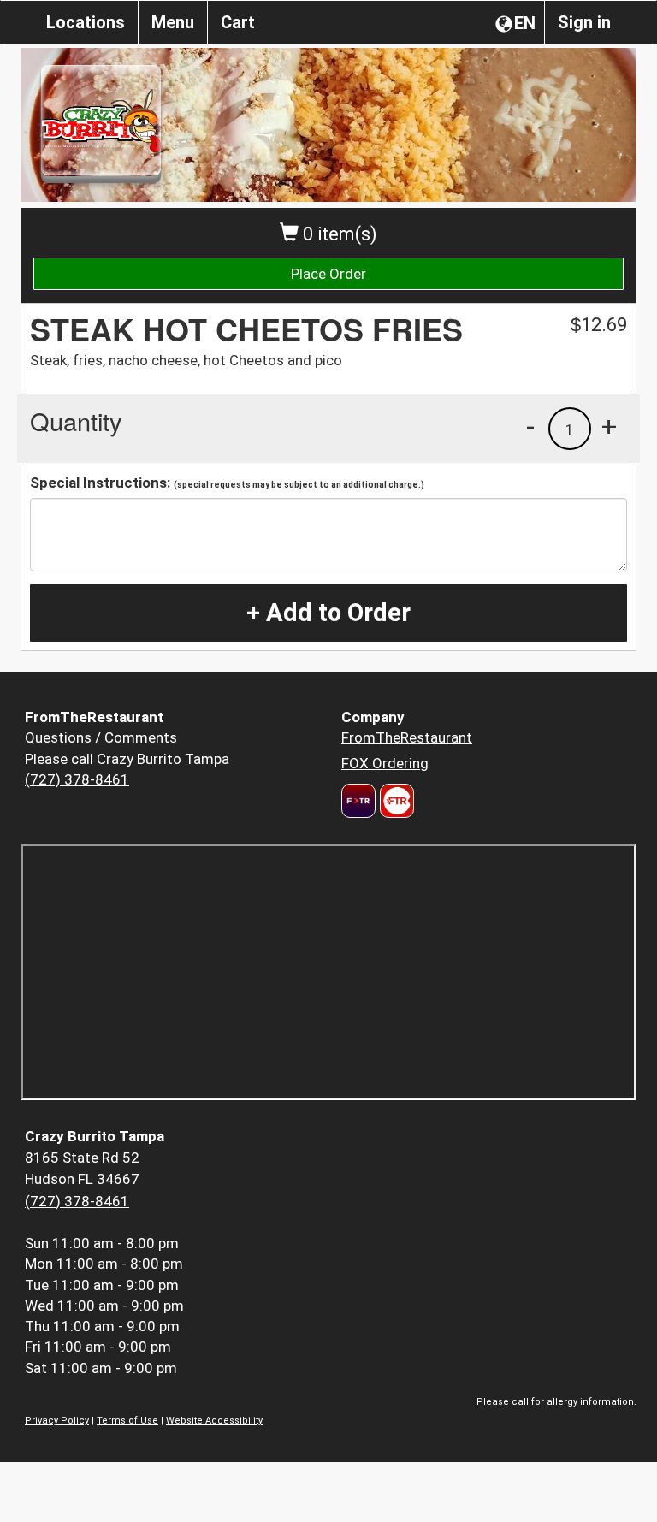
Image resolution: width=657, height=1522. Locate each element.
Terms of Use (127, 1420)
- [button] (530, 426)
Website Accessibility (214, 1420)
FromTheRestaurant (406, 737)
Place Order (328, 273)
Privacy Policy (57, 1420)
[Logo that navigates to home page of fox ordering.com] (395, 801)
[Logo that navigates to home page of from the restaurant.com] (358, 801)
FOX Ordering (385, 763)
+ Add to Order (328, 612)
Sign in (584, 22)
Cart (238, 22)
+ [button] (609, 426)
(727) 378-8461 (77, 779)
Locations (85, 22)
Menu (172, 22)
